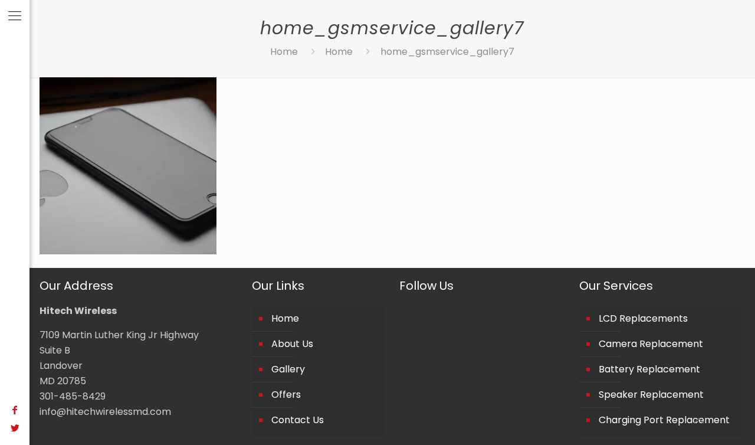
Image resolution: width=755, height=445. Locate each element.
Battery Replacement (649, 369)
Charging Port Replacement (664, 420)
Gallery (288, 369)
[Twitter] (14, 428)
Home (284, 51)
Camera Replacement (651, 344)
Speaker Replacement (651, 394)
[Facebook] (14, 410)
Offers (286, 394)
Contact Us (297, 420)
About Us (292, 344)
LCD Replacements (643, 318)
